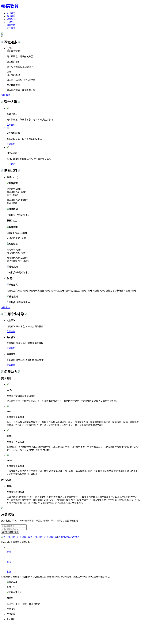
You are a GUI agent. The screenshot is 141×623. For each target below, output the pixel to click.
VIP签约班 (12, 19)
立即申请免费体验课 (10, 532)
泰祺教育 (10, 5)
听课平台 (11, 22)
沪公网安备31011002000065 (43, 537)
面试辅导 (11, 16)
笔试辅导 (11, 13)
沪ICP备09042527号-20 (69, 537)
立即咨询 (5, 95)
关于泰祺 (11, 28)
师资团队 (11, 25)
